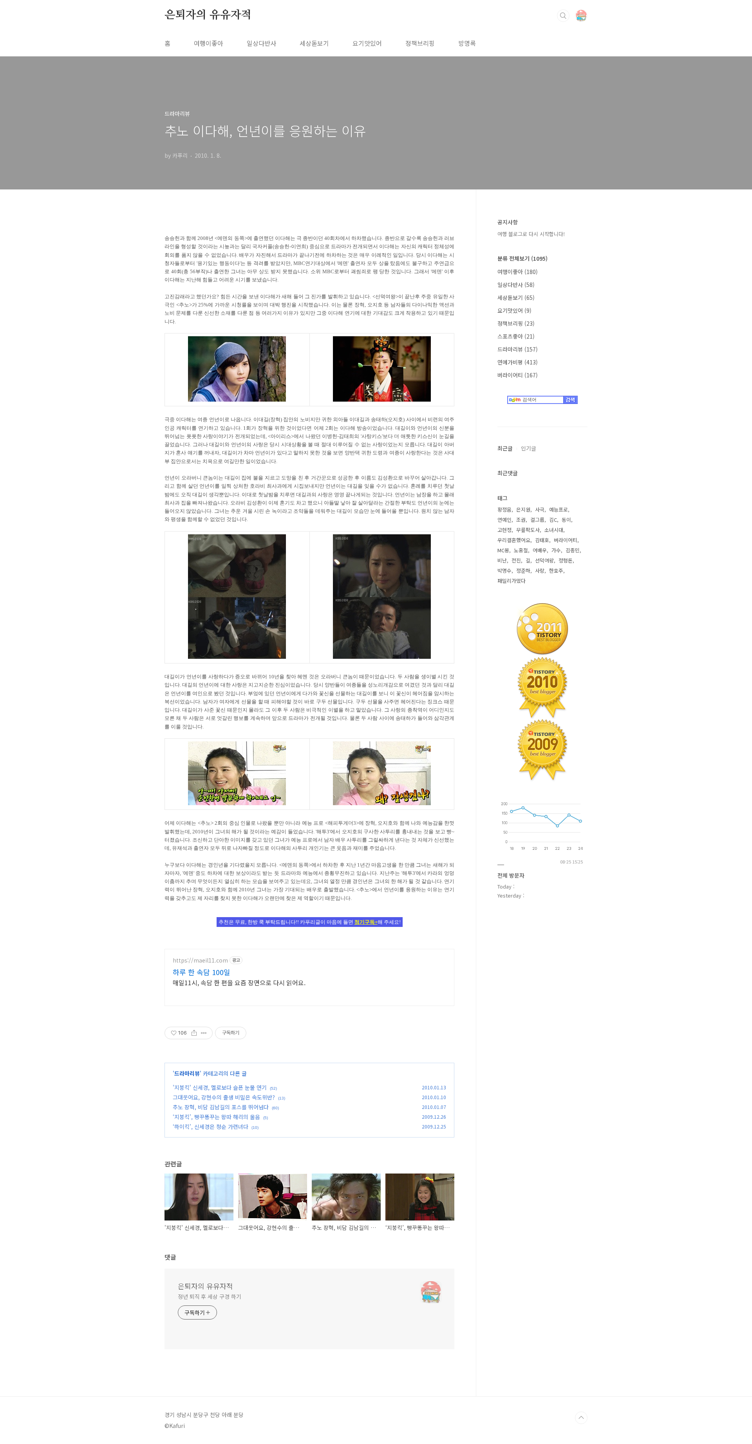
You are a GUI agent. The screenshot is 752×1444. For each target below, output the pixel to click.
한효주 (556, 570)
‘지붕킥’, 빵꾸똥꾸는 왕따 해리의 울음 (216, 1117)
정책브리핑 (420, 43)
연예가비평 (517, 362)
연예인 (504, 519)
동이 (566, 519)
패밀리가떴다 (511, 580)
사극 (539, 509)
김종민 (573, 550)
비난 (502, 560)
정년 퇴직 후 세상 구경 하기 (209, 1296)
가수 (556, 550)
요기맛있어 (367, 43)
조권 (521, 519)
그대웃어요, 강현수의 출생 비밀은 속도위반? (224, 1097)
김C (553, 519)
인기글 (528, 448)
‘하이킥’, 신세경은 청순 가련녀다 (210, 1126)
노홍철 (521, 550)
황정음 (504, 509)
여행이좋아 (208, 43)
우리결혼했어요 (513, 540)
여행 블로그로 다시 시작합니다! (531, 234)
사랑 (539, 570)
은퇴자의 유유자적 (207, 15)
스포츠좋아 (516, 336)
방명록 (467, 43)
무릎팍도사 (528, 530)
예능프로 (558, 509)
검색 (563, 16)
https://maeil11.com (200, 960)
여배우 (540, 550)
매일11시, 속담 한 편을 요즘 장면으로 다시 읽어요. (239, 982)
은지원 (523, 509)
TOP (581, 1418)
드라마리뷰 (187, 1073)
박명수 (504, 570)
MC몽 (503, 550)
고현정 (504, 530)
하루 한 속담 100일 (201, 972)
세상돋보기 (314, 43)
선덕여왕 (544, 560)
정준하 (523, 570)
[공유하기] (194, 1033)
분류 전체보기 (522, 258)
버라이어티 (517, 375)
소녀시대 (553, 530)
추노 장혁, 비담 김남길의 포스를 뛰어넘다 (221, 1107)
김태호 (542, 540)
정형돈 (566, 560)
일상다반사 (261, 43)
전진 (516, 560)
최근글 (505, 448)
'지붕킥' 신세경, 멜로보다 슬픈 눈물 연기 (220, 1087)
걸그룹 (537, 519)
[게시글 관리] (204, 1033)
